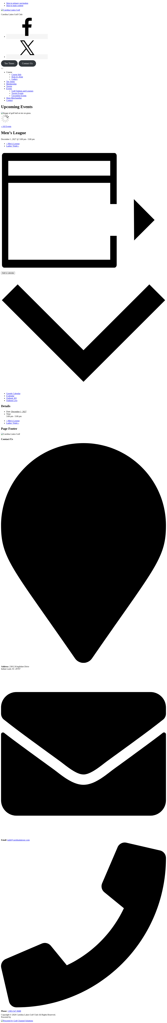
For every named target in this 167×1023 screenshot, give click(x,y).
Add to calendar (8, 273)
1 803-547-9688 (14, 1011)
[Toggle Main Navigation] (2, 68)
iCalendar (10, 396)
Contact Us (27, 63)
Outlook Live (11, 400)
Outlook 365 (11, 398)
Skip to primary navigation (17, 3)
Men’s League (13, 144)
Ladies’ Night (12, 146)
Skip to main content (14, 5)
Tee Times (9, 63)
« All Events (6, 126)
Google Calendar (13, 393)
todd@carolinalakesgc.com (18, 840)
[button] (9, 72)
